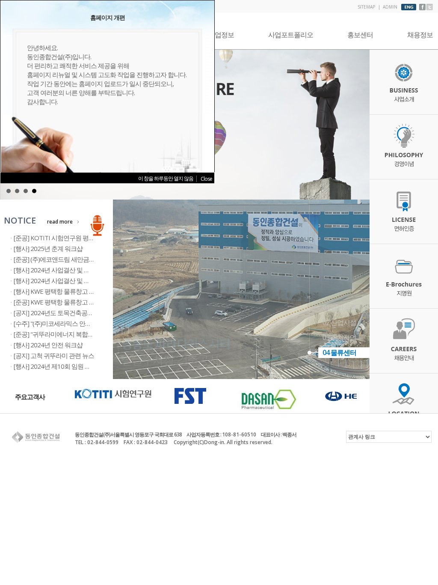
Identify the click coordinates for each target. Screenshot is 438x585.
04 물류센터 (339, 352)
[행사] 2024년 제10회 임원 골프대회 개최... (69, 366)
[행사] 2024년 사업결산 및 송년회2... (61, 270)
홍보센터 (360, 34)
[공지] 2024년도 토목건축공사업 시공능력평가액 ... (80, 312)
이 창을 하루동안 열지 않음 (165, 178)
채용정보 (420, 34)
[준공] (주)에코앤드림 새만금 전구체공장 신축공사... (81, 259)
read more (60, 221)
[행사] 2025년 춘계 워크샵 (48, 248)
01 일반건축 (339, 307)
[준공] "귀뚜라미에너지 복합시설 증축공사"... (72, 334)
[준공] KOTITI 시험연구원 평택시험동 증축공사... (77, 237)
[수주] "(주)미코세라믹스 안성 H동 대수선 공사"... (77, 323)
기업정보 (221, 34)
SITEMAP (366, 7)
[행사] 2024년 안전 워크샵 (48, 344)
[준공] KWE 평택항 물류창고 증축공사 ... (65, 302)
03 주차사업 (339, 337)
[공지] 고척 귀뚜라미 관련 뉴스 (54, 355)
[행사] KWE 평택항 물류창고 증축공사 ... (65, 291)
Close (206, 178)
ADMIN (390, 7)
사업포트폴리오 (290, 34)
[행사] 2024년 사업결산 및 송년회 (58, 280)
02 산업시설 (339, 322)
